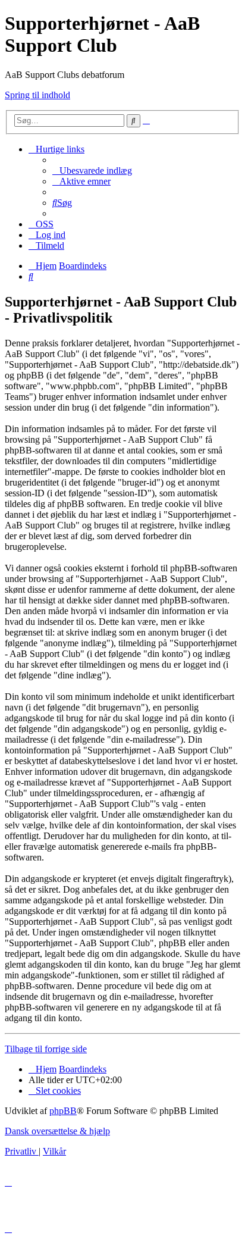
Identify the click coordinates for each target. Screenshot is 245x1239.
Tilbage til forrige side (46, 1049)
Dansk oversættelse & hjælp (57, 1131)
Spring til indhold (37, 95)
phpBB (63, 1111)
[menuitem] (92, 170)
